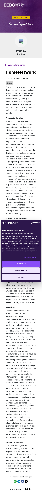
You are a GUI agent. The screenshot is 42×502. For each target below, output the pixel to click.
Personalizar (19, 270)
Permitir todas (21, 264)
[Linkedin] (18, 481)
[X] (26, 481)
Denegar (21, 277)
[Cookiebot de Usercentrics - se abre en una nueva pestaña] (31, 223)
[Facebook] (22, 481)
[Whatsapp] (15, 481)
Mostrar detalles (30, 257)
